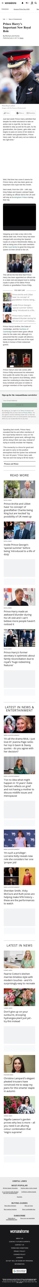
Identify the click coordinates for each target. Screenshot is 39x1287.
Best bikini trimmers (10, 1205)
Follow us (21, 113)
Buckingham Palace (20, 197)
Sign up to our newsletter (27, 1218)
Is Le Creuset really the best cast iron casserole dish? (10, 1192)
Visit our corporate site (29, 1280)
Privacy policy (19, 1251)
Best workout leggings (10, 1209)
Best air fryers (29, 1205)
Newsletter (32, 113)
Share (8, 113)
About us (19, 1238)
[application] (19, 215)
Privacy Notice (27, 412)
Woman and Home (12, 36)
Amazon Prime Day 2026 (22, 9)
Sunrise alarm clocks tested (29, 1188)
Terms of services (25, 410)
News (21, 38)
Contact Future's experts (19, 1241)
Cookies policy (19, 1254)
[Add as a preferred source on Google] (19, 1271)
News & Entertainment (15, 19)
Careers (19, 1257)
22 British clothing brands (28, 1192)
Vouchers (19, 1197)
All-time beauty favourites (10, 1188)
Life (4, 19)
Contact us (19, 1245)
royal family (12, 247)
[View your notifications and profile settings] (22, 3)
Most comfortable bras (28, 1209)
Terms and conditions (19, 1248)
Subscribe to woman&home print (11, 1219)
